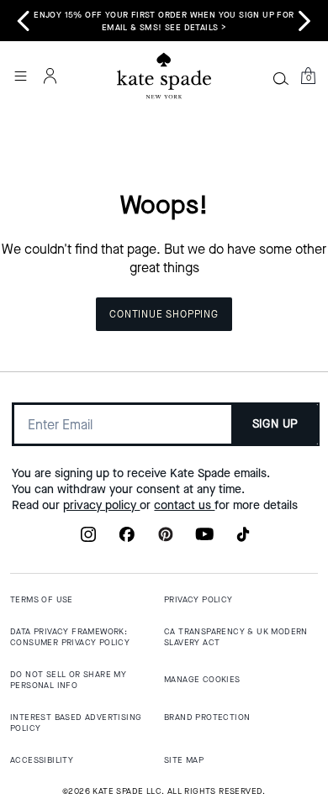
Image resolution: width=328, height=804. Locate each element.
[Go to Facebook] (127, 539)
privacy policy (101, 505)
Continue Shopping (164, 314)
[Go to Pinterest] (166, 539)
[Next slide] (304, 21)
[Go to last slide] (23, 21)
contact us (184, 505)
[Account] (50, 76)
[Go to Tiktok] (243, 539)
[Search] (281, 78)
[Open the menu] (20, 76)
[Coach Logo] (164, 76)
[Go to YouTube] (204, 539)
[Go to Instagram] (88, 539)
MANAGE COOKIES (202, 679)
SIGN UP (275, 424)
